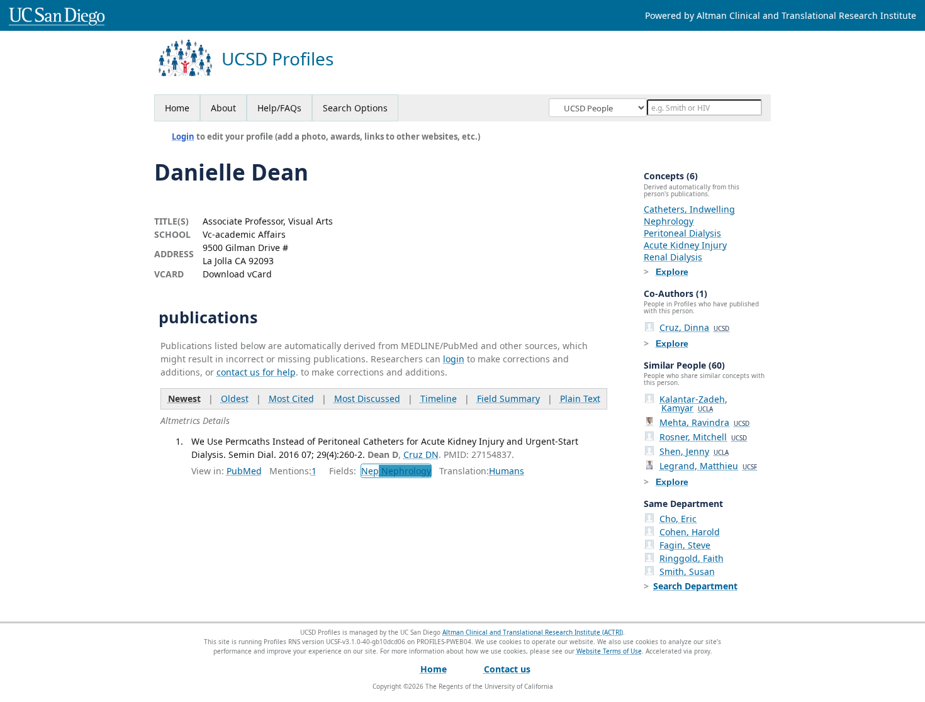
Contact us (507, 669)
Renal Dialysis (673, 257)
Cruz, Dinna (694, 327)
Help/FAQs (279, 108)
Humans (506, 471)
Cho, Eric (678, 519)
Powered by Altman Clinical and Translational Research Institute (780, 15)
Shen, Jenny (694, 451)
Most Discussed (367, 398)
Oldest (235, 398)
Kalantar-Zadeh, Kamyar (693, 403)
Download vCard (237, 274)
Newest (184, 398)
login (453, 359)
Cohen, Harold (689, 532)
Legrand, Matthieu (708, 466)
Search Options (355, 108)
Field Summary (508, 398)
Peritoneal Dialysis (682, 233)
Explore (672, 272)
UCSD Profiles (277, 59)
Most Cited (291, 398)
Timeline (438, 398)
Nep (396, 471)
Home (177, 108)
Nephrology (668, 221)
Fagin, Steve (684, 545)
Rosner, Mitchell (703, 437)
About (223, 108)
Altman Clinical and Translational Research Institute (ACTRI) (532, 632)
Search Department (695, 586)
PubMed (244, 471)
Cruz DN (421, 454)
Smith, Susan (687, 571)
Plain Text (580, 398)
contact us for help (256, 372)
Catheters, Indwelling (689, 209)
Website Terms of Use (609, 651)
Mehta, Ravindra (704, 422)
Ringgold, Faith (691, 558)
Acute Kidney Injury (685, 245)
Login (183, 136)
